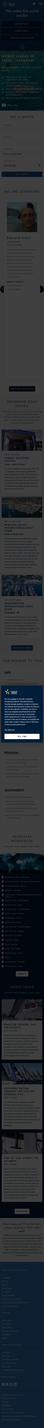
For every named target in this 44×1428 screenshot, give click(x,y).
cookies (14, 699)
